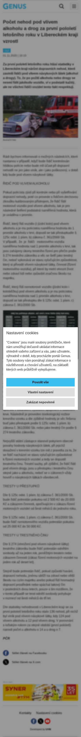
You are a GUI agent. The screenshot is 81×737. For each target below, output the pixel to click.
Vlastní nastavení (40, 392)
